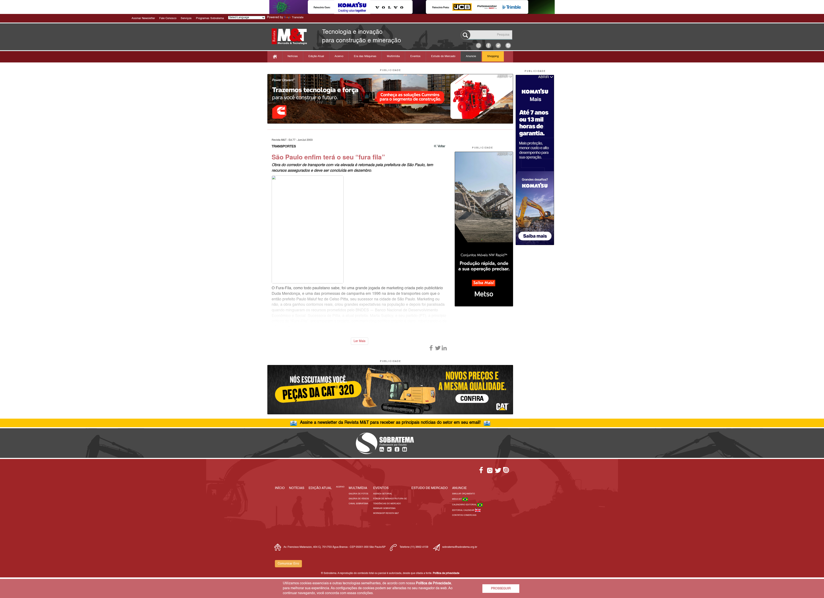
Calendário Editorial (464, 505)
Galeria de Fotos (358, 494)
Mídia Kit (457, 499)
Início (280, 488)
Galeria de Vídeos (359, 499)
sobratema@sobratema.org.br (459, 547)
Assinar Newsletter (143, 18)
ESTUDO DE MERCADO (429, 488)
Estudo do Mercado (443, 56)
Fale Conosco (167, 18)
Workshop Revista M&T (386, 513)
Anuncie (471, 56)
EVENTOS (381, 488)
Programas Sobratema (210, 18)
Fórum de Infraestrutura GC (390, 499)
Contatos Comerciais (464, 515)
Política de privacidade (446, 573)
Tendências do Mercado (387, 504)
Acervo (339, 56)
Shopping (493, 56)
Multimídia (393, 56)
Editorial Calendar (463, 510)
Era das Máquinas (365, 56)
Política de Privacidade (433, 583)
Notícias (293, 56)
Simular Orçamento (463, 494)
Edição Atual (316, 56)
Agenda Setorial (382, 494)
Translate (297, 17)
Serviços (186, 18)
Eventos (415, 56)
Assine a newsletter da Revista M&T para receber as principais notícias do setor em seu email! (390, 423)
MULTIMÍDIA (358, 488)
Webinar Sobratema (384, 508)
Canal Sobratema (358, 504)
